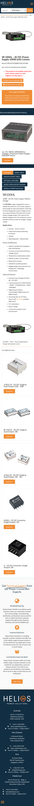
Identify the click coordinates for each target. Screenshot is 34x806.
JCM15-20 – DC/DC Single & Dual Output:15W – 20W (15, 385)
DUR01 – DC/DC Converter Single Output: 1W (15, 521)
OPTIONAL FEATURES (11, 180)
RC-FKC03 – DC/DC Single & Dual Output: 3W (15, 430)
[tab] (7, 173)
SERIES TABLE (19, 172)
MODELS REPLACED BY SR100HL (15, 184)
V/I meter (20, 299)
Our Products (9, 15)
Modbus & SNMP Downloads (13, 188)
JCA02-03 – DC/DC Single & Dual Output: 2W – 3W (15, 476)
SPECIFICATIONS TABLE (12, 176)
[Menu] (31, 3)
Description (7, 172)
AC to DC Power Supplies (21, 15)
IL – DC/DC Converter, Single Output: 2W (15, 566)
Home (2, 15)
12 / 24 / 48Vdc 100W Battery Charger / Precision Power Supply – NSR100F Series (16, 153)
